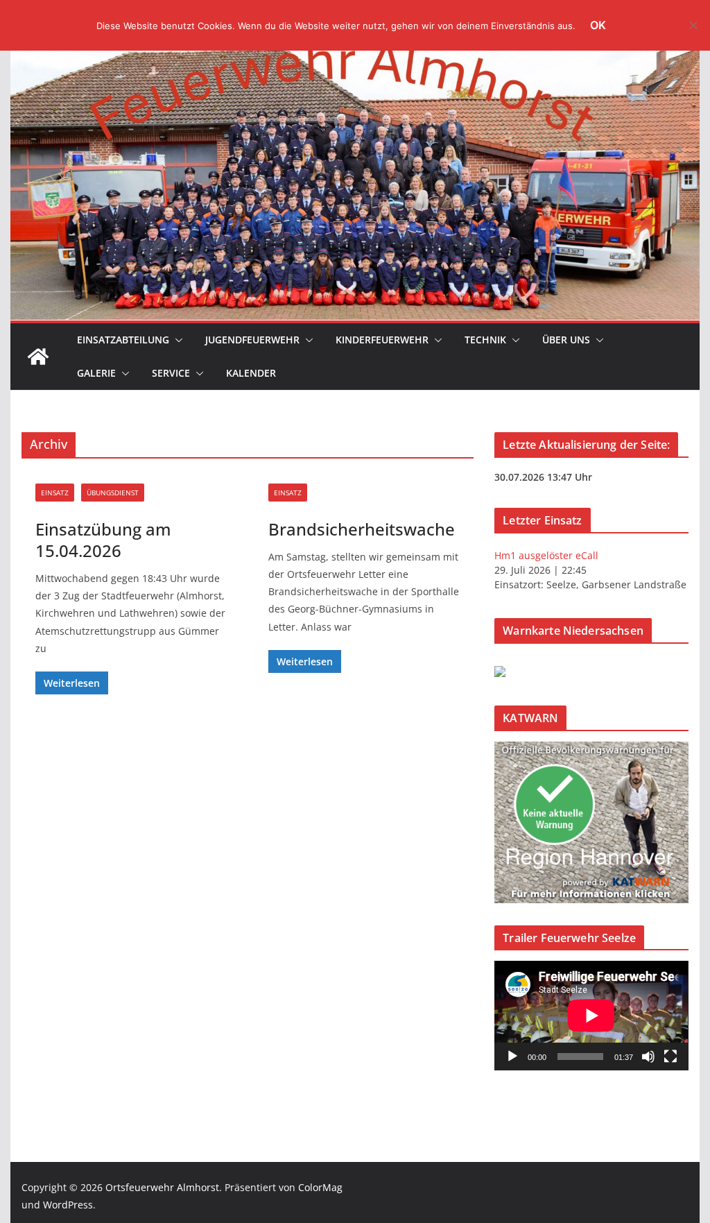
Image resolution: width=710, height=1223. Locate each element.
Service (171, 372)
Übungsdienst (113, 492)
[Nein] (693, 25)
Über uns (566, 339)
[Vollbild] (670, 1056)
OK (598, 25)
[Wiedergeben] (512, 1056)
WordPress (68, 1204)
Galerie (96, 372)
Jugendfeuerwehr (252, 339)
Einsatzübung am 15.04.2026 (103, 540)
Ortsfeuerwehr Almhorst (162, 1187)
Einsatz (55, 492)
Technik (485, 339)
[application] (591, 1015)
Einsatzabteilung (123, 339)
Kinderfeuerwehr (382, 339)
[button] (176, 340)
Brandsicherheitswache (361, 529)
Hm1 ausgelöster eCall (546, 555)
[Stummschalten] (648, 1056)
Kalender (251, 372)
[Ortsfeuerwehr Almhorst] (38, 356)
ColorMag (320, 1187)
